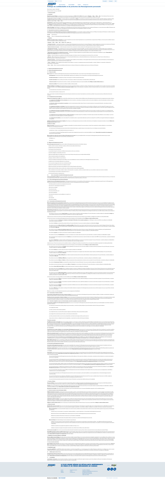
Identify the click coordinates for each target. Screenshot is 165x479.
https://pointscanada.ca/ (107, 22)
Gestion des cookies (85, 474)
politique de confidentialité (104, 213)
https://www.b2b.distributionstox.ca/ (67, 22)
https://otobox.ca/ (99, 22)
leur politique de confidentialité (76, 232)
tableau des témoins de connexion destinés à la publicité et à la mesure (63, 214)
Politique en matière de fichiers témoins (101, 402)
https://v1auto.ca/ (94, 22)
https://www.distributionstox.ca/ (78, 22)
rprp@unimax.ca (54, 34)
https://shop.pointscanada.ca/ (52, 23)
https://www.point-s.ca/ (87, 22)
